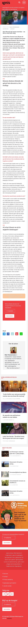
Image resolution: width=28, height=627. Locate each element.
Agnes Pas (15, 484)
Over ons (5, 573)
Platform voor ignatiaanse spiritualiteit (13, 360)
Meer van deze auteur (13, 368)
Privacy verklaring (8, 579)
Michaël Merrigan (17, 474)
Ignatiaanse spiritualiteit (9, 583)
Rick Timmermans (14, 27)
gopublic (9, 618)
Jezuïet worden (7, 586)
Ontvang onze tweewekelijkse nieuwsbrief (13, 534)
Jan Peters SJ (16, 495)
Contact (5, 576)
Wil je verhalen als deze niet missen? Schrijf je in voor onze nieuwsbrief (13, 305)
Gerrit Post (16, 466)
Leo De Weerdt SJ (17, 455)
